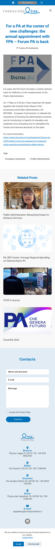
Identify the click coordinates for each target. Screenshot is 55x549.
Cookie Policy (27, 537)
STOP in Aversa (11, 300)
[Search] (42, 3)
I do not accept (33, 544)
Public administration (40, 159)
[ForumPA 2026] (27, 320)
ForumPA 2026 (11, 339)
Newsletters (27, 3)
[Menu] (50, 10)
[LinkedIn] (13, 3)
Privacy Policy (24, 412)
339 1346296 (39, 468)
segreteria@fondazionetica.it (27, 511)
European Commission (15, 159)
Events (22, 48)
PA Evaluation (32, 48)
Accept (18, 544)
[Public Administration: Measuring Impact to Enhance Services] (27, 195)
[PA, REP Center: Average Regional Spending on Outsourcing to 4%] (27, 238)
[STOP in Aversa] (27, 281)
